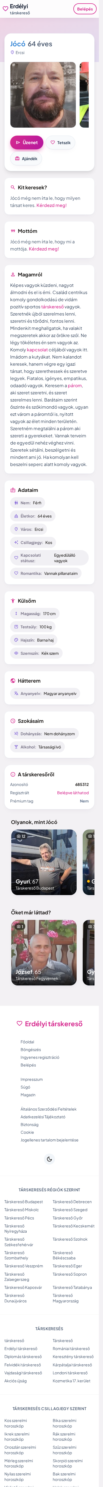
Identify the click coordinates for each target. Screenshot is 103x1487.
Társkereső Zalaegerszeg (16, 1277)
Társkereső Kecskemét (73, 1225)
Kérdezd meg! (52, 205)
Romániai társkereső (71, 1348)
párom (75, 385)
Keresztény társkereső (73, 1356)
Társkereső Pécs (19, 1217)
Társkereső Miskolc (21, 1209)
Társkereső (63, 1340)
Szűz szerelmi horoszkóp (64, 1450)
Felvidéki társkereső (22, 1364)
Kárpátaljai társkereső (72, 1364)
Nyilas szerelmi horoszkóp (17, 1476)
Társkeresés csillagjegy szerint (50, 1408)
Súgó (25, 1086)
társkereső (52, 306)
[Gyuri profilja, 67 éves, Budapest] (44, 862)
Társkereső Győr (68, 1217)
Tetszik (60, 142)
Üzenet (27, 142)
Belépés (85, 8)
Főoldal (27, 1041)
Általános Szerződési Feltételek (49, 1108)
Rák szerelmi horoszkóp (64, 1436)
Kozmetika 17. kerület (71, 1380)
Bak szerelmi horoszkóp (64, 1476)
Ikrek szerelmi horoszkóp (16, 1436)
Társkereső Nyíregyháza (15, 1228)
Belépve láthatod (73, 792)
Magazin (28, 1094)
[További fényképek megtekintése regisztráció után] (43, 95)
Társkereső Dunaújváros (15, 1298)
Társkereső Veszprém (23, 1265)
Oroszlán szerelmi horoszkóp (20, 1450)
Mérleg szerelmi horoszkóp (18, 1463)
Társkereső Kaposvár (23, 1287)
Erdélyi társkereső (20, 1348)
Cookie (27, 1132)
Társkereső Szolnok (70, 1239)
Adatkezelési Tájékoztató (43, 1116)
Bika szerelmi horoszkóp (64, 1423)
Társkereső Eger (67, 1265)
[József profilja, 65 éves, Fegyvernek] (44, 952)
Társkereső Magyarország (66, 1298)
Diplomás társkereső (23, 1356)
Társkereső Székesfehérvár (18, 1242)
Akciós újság (15, 1380)
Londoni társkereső (70, 1372)
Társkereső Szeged (70, 1209)
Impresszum (32, 1079)
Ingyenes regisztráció (40, 1057)
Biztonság (29, 1124)
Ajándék (26, 158)
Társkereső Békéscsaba (64, 1255)
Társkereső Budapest (23, 1201)
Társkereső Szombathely (16, 1255)
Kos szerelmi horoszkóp (15, 1423)
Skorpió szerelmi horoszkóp (68, 1463)
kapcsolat (37, 349)
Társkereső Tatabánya (72, 1287)
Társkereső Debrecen (72, 1201)
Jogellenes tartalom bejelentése (50, 1139)
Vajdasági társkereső (23, 1372)
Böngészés (31, 1049)
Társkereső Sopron (70, 1274)
